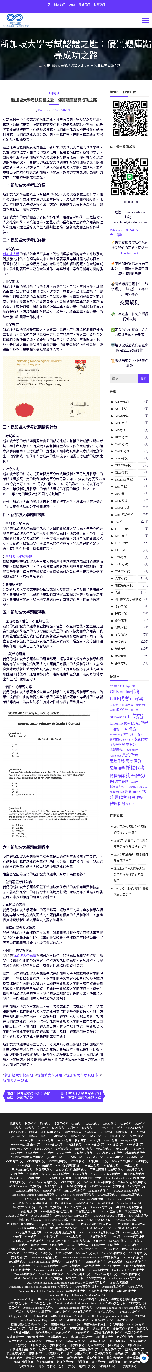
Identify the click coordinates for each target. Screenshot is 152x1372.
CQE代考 (115, 1236)
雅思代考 (118, 797)
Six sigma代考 (129, 1140)
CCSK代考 (106, 1132)
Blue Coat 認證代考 (106, 1274)
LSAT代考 (121, 543)
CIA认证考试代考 (95, 1236)
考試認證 (121, 634)
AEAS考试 (122, 416)
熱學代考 (114, 1361)
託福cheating (143, 787)
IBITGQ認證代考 (74, 1190)
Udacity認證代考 (20, 1265)
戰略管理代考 (97, 1341)
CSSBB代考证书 (134, 1236)
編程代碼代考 (125, 1320)
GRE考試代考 (124, 514)
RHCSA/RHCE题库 (56, 1219)
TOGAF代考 (138, 1132)
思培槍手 (117, 768)
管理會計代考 (35, 1336)
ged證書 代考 (55, 1157)
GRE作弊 (136, 699)
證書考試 (121, 649)
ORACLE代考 (45, 1140)
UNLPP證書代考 (95, 1144)
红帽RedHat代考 (51, 1132)
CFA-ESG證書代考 (110, 1211)
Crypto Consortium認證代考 (77, 1194)
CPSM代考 (56, 1244)
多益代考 (141, 739)
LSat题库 (16, 1236)
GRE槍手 (125, 705)
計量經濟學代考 (112, 1349)
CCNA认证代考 (132, 1232)
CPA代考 (139, 1148)
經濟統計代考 (54, 1353)
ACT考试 (121, 409)
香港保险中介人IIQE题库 (22, 1224)
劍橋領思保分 (126, 740)
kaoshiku (43, 110)
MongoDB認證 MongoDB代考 (130, 1161)
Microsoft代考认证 (87, 1253)
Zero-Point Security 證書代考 (30, 1203)
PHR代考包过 (64, 1253)
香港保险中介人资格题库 (133, 1224)
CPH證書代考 (130, 1165)
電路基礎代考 (96, 1345)
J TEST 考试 (123, 529)
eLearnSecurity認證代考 (43, 1182)
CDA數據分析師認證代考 (56, 1211)
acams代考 (16, 1152)
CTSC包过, (13, 1253)
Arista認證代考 (137, 1286)
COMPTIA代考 (59, 1136)
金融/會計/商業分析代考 (107, 1332)
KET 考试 (121, 536)
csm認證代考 (103, 1148)
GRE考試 (133, 710)
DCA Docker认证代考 (135, 1249)
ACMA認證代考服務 (100, 1290)
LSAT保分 (128, 729)
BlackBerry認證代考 (79, 1274)
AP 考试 (120, 430)
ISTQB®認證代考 (133, 1257)
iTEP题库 (30, 1236)
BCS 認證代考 (74, 1278)
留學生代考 (136, 1136)
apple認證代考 (44, 1148)
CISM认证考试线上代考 (27, 1232)
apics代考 (48, 1152)
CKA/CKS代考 (135, 1127)
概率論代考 (122, 1353)
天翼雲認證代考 (85, 1211)
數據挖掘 (142, 1328)
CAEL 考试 (122, 451)
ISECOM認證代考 (131, 1194)
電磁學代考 (99, 1361)
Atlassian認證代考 (113, 1286)
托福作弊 (117, 776)
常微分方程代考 (35, 1357)
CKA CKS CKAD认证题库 (109, 1215)
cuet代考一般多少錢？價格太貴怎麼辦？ (131, 891)
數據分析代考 (100, 1328)
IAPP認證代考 (17, 1182)
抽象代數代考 (115, 1357)
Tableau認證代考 (66, 1249)
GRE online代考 (125, 691)
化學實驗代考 (128, 1366)
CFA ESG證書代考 (17, 1215)
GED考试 (121, 500)
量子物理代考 (132, 1361)
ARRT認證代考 (137, 1303)
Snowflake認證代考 (113, 1253)
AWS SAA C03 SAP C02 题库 (72, 1215)
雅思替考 (130, 804)
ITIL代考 (117, 1127)
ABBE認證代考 (95, 1261)
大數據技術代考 (22, 1332)
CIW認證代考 (135, 1144)
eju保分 (119, 493)
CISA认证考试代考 (126, 1228)
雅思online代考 (135, 792)
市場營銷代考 (34, 1341)
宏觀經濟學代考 (89, 1349)
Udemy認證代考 (136, 1261)
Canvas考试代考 (130, 1311)
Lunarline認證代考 (99, 1190)
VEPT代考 (17, 1173)
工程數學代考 (38, 1345)
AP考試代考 (62, 1311)
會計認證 (121, 620)
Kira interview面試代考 (56, 1173)
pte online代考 (116, 735)
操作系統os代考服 (95, 1324)
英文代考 (121, 642)
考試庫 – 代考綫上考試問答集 (33, 1311)
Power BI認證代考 (41, 1249)
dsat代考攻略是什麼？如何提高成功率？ (131, 857)
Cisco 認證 (121, 472)
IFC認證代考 (110, 1165)
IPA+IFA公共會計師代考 (26, 1144)
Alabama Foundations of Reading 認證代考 (58, 1269)
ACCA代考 (92, 1123)
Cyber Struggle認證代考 (132, 1182)
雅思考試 (121, 663)
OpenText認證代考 (50, 1207)
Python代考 (63, 1332)
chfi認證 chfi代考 (98, 1161)
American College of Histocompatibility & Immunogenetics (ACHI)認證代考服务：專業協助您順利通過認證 (77, 1299)
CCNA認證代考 (138, 1253)
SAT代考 (139, 1123)
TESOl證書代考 (53, 1144)
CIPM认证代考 (109, 1249)
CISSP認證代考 (36, 1161)
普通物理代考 (45, 1361)
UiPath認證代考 (43, 1165)
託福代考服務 (117, 792)
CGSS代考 (136, 1240)
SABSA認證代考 (76, 1186)
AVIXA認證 (115, 1261)
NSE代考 (113, 1244)
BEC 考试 (121, 437)
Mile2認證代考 (54, 1186)
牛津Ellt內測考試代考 (129, 1207)
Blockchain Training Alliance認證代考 (34, 1194)
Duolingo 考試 (124, 479)
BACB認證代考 (96, 1278)
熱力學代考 (77, 1345)
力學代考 (82, 1361)
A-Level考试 (123, 401)
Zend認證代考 (135, 1157)
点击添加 (116, 235)
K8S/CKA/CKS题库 (98, 1219)
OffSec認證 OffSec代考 (57, 1178)
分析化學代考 (67, 1366)
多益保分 (129, 744)
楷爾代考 (121, 1132)
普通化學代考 (65, 1361)
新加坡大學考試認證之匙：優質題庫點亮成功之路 (54, 100)
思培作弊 (117, 761)
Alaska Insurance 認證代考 (125, 1278)
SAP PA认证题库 (139, 1215)
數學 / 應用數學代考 (79, 1353)
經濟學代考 (46, 1349)
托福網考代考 (118, 786)
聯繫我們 (99, 4)
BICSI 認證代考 (130, 1274)
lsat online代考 (120, 723)
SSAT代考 (58, 1127)
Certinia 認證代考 (98, 1269)
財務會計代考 (15, 1336)
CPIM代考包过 (82, 1240)
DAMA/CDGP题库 (125, 1219)
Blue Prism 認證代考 (51, 1274)
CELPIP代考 (116, 686)
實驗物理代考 (107, 1366)
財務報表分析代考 (81, 1336)
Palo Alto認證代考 (76, 1207)
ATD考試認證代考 (106, 1311)
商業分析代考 (124, 1336)
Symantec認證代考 (101, 1207)
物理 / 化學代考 (23, 1361)
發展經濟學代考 (15, 1353)
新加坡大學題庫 (15, 1080)
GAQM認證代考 (107, 1194)
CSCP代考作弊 (88, 1249)
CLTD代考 (98, 1244)
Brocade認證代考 (24, 1274)
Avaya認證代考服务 (87, 1286)
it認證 (118, 521)
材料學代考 (135, 1345)
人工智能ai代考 (16, 1328)
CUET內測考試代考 (26, 1211)
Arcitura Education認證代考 (75, 1307)
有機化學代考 (27, 1366)
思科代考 (73, 1127)
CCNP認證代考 (58, 1161)
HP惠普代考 (78, 1136)
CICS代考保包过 (17, 1249)
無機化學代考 (47, 1366)
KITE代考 (32, 1173)
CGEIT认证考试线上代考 (97, 1228)
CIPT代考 (100, 1240)
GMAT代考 (109, 1123)
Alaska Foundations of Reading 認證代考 (38, 1278)
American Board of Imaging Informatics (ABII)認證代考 (52, 1290)
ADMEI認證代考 (61, 1316)
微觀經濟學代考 (66, 1349)
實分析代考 (56, 1357)
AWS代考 (90, 1132)
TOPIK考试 (122, 571)
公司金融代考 (133, 1332)
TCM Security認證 (34, 1199)
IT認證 (135, 716)
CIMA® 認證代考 (134, 1265)
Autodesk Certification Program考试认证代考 (101, 1316)
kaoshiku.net (129, 253)
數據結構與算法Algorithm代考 (29, 1324)
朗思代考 (43, 1127)
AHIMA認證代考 (40, 1303)
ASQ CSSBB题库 (41, 1215)
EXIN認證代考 (137, 1186)
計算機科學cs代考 (77, 1320)
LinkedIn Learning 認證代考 (45, 1261)
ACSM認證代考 (17, 1303)
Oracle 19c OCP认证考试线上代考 (99, 1232)
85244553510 (135, 230)
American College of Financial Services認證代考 (77, 1295)
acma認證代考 (95, 1157)
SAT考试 (120, 557)
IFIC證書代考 (135, 1169)
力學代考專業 (58, 1345)
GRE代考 (119, 698)
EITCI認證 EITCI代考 (88, 1178)
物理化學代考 (87, 1366)
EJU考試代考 (39, 1316)
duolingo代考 (129, 686)
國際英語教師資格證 (128, 599)
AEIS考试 (121, 423)
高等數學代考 (103, 1353)
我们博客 (80, 1140)
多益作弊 (115, 744)
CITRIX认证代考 (115, 1136)
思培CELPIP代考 (22, 1169)
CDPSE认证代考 (71, 1236)
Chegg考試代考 (18, 1316)
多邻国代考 (61, 1123)
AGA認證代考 (112, 1265)
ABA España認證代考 (44, 1257)
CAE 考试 (121, 444)
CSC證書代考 (91, 1165)
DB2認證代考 (75, 1157)
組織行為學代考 (76, 1341)
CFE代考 (18, 1240)
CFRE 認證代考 (20, 1269)
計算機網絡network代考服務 (127, 1324)
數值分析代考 (95, 1357)
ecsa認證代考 (115, 1157)
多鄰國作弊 (133, 750)
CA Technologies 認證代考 (128, 1269)
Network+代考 (117, 1240)
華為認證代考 (133, 1211)
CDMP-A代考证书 (58, 1240)
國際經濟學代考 (135, 1349)
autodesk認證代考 (21, 1148)
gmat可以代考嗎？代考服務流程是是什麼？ (130, 829)
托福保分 (136, 775)
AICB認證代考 (82, 1311)
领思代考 (14, 1307)
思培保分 (133, 761)
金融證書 (121, 656)
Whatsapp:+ (118, 230)
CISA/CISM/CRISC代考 (23, 1132)
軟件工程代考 (37, 1328)
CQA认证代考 (35, 1240)
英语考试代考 (19, 1257)
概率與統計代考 (79, 1328)
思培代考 (130, 755)
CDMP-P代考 (39, 1244)
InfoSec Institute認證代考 (99, 1182)
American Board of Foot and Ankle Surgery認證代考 (40, 1286)
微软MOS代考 (72, 1132)
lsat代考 (29, 1127)
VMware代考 (25, 1140)
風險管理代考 (104, 1336)
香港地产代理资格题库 (64, 1228)
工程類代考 (20, 1345)
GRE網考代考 (138, 705)
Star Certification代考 (119, 1199)
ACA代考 (95, 1140)
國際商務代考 (138, 1341)
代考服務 (115, 739)
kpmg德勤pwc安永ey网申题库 (59, 1224)
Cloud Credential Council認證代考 (124, 1178)
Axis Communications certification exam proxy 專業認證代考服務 (66, 1282)
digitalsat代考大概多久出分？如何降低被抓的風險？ (129, 874)
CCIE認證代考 (15, 1161)
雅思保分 (117, 803)
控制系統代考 (116, 1345)
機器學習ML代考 (123, 1328)
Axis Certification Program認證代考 (42, 1320)
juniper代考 (64, 1152)
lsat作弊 (114, 729)
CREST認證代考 (71, 1182)
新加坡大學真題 (49, 1075)
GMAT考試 (122, 507)
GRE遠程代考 (118, 717)
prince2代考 (18, 1136)
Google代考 (80, 1173)
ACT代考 (125, 1123)
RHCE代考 (102, 1127)
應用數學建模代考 (138, 1357)
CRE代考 (21, 1244)
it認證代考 (95, 1136)
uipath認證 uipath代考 (109, 1152)
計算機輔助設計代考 (22, 1349)
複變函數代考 (74, 1357)
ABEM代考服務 (118, 1282)
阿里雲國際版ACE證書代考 (106, 1169)
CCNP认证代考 (49, 1236)
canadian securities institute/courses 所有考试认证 (90, 1257)
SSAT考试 (121, 564)
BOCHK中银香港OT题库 (31, 1228)
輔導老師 (59, 4)
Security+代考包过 (78, 1244)
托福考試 (121, 613)
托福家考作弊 (119, 781)
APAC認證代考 (71, 1265)
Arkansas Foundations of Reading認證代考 (121, 1307)
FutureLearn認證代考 (46, 1265)
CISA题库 (77, 1219)
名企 (118, 592)
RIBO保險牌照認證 (67, 1165)
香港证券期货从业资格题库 (97, 1224)
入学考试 (54, 93)
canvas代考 (122, 458)
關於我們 (84, 4)
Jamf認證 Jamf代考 (24, 1207)
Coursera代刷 (130, 1244)
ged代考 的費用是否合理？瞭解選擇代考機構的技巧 (131, 843)
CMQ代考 (47, 1253)
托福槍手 (133, 782)
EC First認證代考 (61, 1203)
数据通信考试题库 (30, 1219)
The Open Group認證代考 (87, 1199)
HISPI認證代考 (52, 1190)
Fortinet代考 (64, 1140)
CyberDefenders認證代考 (25, 1178)
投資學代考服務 (57, 1336)
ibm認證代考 (122, 1148)
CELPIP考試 (123, 465)
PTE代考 (120, 550)
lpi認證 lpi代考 (83, 1152)
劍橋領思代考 (44, 1169)
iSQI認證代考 (17, 1261)
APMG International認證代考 (107, 1186)
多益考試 (121, 606)
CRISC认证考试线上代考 (60, 1232)
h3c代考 (87, 1127)
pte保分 (139, 734)
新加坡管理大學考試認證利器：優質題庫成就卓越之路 (81, 1096)
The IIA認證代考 (59, 1199)
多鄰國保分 (115, 756)
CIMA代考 (110, 1140)
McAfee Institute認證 (126, 1190)
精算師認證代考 (135, 1152)
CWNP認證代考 (84, 1203)
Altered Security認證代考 (105, 1173)
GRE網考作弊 (119, 710)
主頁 (47, 4)
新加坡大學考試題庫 (82, 1075)
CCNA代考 (77, 1161)
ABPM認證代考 (126, 1290)
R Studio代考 (81, 1332)
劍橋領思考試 (124, 585)
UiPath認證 (23, 1165)
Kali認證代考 (105, 1203)
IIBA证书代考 (37, 1136)
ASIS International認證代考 (25, 1186)
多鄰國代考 (118, 750)
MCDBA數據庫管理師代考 (27, 1157)
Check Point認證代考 (129, 1203)
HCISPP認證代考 (134, 1173)
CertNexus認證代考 (27, 1190)
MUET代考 (30, 1253)
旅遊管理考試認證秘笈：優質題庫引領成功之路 (28, 1096)
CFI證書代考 (116, 1144)
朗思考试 (121, 627)
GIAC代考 (32, 1152)
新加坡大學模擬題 (18, 1075)
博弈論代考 (36, 1353)
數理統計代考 (14, 1357)
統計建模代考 (44, 1332)
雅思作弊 (135, 798)
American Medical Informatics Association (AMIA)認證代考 (89, 1303)
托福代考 (135, 768)
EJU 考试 (121, 486)
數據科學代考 (57, 1328)
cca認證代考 (63, 1148)
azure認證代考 (83, 1148)
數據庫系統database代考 (66, 1324)
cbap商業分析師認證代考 (71, 1169)
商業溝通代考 (118, 1341)
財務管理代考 (54, 1341)
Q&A (72, 4)
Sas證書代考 (73, 1144)
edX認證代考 (92, 1265)
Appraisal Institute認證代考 (39, 1307)
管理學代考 (15, 1341)
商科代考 (142, 1336)
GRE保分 (115, 705)
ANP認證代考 (74, 1261)
